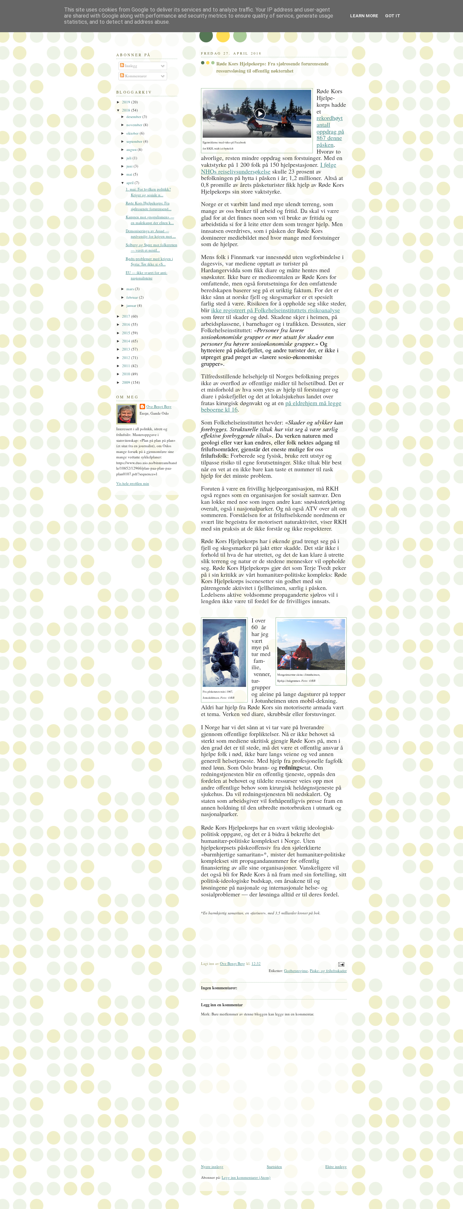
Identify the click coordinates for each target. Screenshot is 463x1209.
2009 (126, 382)
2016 (126, 324)
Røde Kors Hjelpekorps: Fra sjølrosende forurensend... (149, 205)
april (130, 182)
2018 (126, 110)
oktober (133, 133)
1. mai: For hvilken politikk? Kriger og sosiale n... (148, 191)
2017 (126, 316)
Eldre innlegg (336, 1166)
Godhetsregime (296, 970)
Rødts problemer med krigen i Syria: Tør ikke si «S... (149, 261)
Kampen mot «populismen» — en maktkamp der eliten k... (150, 219)
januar (131, 305)
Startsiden (274, 1166)
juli (129, 157)
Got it (392, 15)
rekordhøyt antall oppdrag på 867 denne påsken (330, 131)
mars (130, 288)
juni (130, 166)
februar (132, 297)
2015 (126, 332)
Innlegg (130, 65)
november (134, 124)
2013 (126, 349)
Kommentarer (135, 75)
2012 (126, 357)
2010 (126, 373)
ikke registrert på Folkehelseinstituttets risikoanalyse (275, 310)
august (132, 149)
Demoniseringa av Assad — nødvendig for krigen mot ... (151, 233)
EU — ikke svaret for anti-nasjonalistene (146, 275)
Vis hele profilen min (132, 483)
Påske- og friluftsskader (328, 970)
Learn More (364, 15)
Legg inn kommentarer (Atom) (246, 1177)
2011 (126, 365)
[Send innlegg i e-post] (341, 963)
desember (134, 116)
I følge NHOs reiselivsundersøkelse (268, 167)
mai (129, 174)
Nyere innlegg (212, 1166)
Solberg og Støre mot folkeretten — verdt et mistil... (151, 247)
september (134, 141)
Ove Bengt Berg (159, 406)
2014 (126, 340)
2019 (126, 101)
